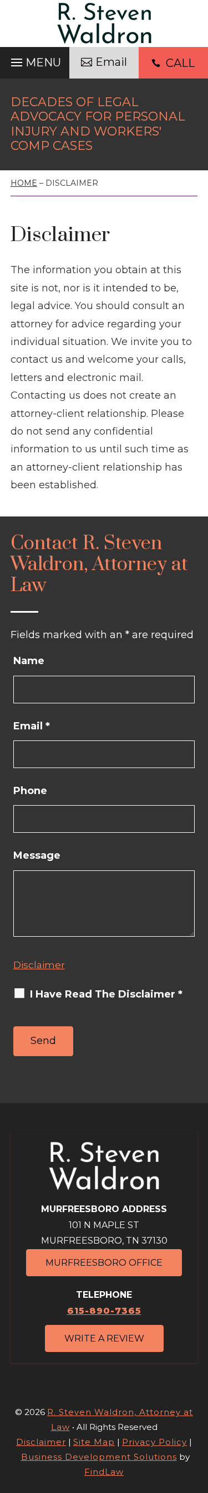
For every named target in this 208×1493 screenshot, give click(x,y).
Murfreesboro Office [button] (104, 1262)
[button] (34, 62)
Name (28, 661)
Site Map (94, 1442)
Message (36, 855)
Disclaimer (39, 964)
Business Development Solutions (99, 1457)
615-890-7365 (104, 1311)
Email (31, 726)
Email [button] (111, 62)
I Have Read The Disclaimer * (106, 994)
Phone (30, 791)
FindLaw (104, 1471)
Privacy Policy (154, 1442)
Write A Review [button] (104, 1338)
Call (180, 63)
